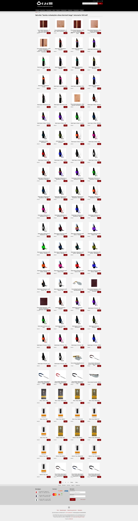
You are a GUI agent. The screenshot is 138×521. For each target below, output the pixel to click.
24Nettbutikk (71, 518)
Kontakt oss (78, 485)
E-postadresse (72, 490)
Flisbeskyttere (76, 10)
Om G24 (68, 485)
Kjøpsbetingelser (63, 510)
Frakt (58, 510)
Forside (37, 10)
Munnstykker (49, 10)
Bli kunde (63, 485)
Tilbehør (81, 10)
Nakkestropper (63, 10)
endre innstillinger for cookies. (80, 516)
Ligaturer (58, 10)
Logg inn (72, 485)
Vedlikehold (70, 10)
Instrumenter (43, 10)
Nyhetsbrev (80, 510)
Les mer (72, 516)
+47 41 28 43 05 (69, 512)
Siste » (76, 482)
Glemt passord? (82, 499)
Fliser (54, 10)
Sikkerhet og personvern (72, 510)
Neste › (72, 482)
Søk (100, 3)
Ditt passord (72, 494)
